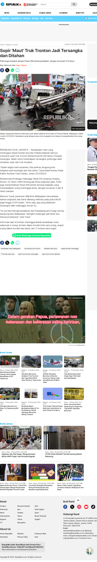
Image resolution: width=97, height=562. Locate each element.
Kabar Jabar (45, 13)
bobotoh (80, 13)
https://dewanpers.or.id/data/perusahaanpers (19, 549)
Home (2, 45)
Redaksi (20, 534)
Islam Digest (39, 509)
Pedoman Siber (40, 534)
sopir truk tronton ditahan (51, 254)
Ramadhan (21, 523)
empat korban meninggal (69, 248)
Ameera (3, 506)
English (37, 519)
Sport (37, 513)
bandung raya (24, 13)
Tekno (19, 516)
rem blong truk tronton (32, 248)
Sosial (15, 45)
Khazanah (3, 509)
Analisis (20, 513)
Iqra (18, 509)
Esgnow (3, 519)
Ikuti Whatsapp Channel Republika (33, 235)
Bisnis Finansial (40, 516)
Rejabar (9, 45)
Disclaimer (4, 537)
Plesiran (63, 13)
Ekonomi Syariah (23, 506)
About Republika (6, 534)
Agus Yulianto (21, 65)
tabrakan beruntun (50, 248)
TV (1, 523)
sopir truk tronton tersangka (28, 254)
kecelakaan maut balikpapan (11, 248)
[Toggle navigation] (2, 4)
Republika (5, 18)
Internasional (5, 516)
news (6, 13)
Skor (36, 506)
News (2, 513)
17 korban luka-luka (7, 254)
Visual (19, 519)
